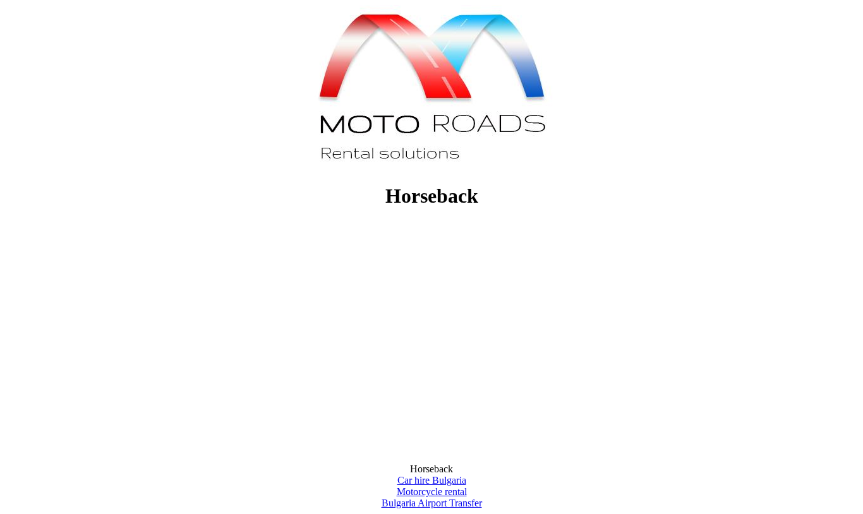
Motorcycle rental (432, 491)
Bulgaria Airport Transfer (432, 503)
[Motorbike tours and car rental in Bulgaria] (432, 165)
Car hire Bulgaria (431, 480)
